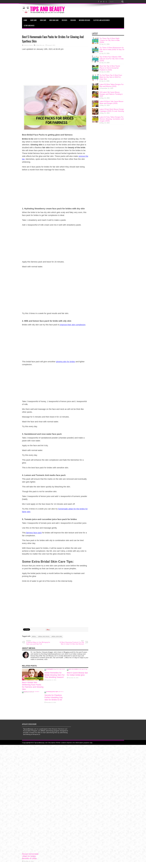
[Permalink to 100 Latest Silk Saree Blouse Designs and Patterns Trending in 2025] (95, 97)
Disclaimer (52, 743)
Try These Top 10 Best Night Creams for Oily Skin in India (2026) (109, 40)
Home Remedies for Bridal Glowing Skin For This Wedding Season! (54, 675)
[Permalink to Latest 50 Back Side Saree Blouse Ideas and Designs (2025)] (95, 106)
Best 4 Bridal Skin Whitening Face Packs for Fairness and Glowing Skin (32, 685)
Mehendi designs (84, 20)
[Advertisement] (55, 67)
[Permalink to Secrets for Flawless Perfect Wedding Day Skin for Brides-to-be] (55, 691)
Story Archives (29, 25)
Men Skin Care (54, 20)
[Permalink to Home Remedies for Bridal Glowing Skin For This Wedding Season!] (55, 669)
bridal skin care (57, 636)
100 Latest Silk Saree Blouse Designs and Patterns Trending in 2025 (111, 94)
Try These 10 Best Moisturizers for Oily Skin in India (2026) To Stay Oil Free (112, 49)
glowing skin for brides (65, 362)
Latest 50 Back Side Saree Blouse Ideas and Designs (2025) (111, 102)
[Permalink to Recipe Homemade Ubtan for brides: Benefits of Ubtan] (32, 691)
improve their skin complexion (72, 325)
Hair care (33, 20)
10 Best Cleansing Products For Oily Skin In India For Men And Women (72, 642)
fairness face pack (34, 533)
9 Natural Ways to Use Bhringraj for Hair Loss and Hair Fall (38, 642)
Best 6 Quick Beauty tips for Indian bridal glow (77, 674)
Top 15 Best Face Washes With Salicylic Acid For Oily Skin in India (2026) (112, 59)
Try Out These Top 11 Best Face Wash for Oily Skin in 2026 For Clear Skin (111, 77)
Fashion (73, 20)
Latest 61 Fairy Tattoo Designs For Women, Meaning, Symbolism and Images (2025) (112, 119)
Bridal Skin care (40, 45)
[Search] (122, 1)
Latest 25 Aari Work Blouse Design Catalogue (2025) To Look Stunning (112, 110)
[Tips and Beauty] (44, 12)
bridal (34, 636)
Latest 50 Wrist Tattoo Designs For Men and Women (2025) (112, 85)
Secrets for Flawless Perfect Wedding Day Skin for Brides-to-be (53, 697)
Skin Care (43, 20)
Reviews (64, 20)
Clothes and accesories (101, 20)
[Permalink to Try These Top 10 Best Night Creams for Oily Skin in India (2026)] (95, 43)
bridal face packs (43, 636)
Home (25, 20)
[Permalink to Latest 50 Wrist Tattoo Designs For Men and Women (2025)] (95, 89)
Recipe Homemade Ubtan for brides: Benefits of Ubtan (30, 856)
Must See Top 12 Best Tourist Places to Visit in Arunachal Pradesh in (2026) (110, 68)
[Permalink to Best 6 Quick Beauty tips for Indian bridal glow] (77, 669)
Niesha (31, 45)
